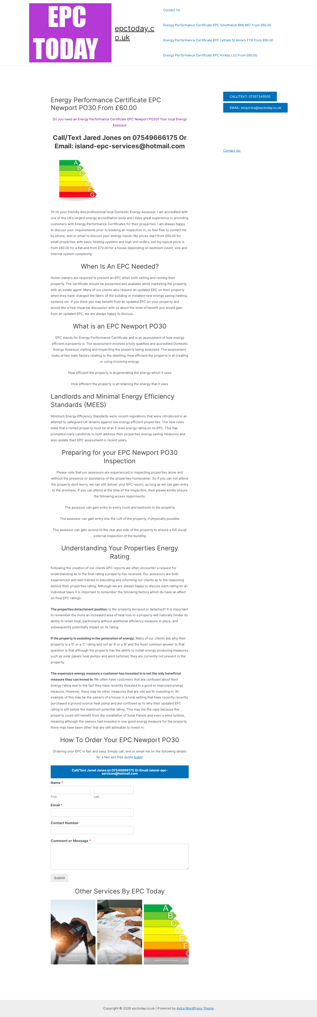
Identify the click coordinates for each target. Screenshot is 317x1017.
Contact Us (171, 10)
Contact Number (65, 823)
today (138, 757)
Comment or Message (71, 841)
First (54, 796)
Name (57, 782)
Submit (59, 878)
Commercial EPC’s (166, 959)
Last (96, 796)
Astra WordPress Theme (195, 1008)
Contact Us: (232, 151)
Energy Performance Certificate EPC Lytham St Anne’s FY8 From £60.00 (218, 40)
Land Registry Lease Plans (119, 956)
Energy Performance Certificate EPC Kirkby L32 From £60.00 (210, 55)
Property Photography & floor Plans (73, 956)
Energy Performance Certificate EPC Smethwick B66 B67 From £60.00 (217, 25)
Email (56, 805)
